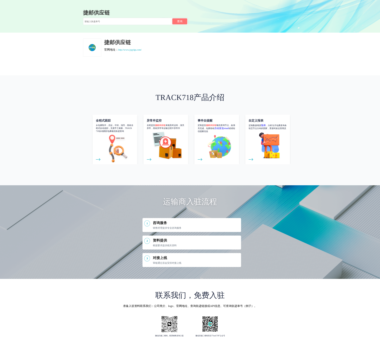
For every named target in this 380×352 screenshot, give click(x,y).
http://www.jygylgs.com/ (129, 50)
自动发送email (221, 128)
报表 (263, 125)
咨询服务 (160, 223)
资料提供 (160, 240)
